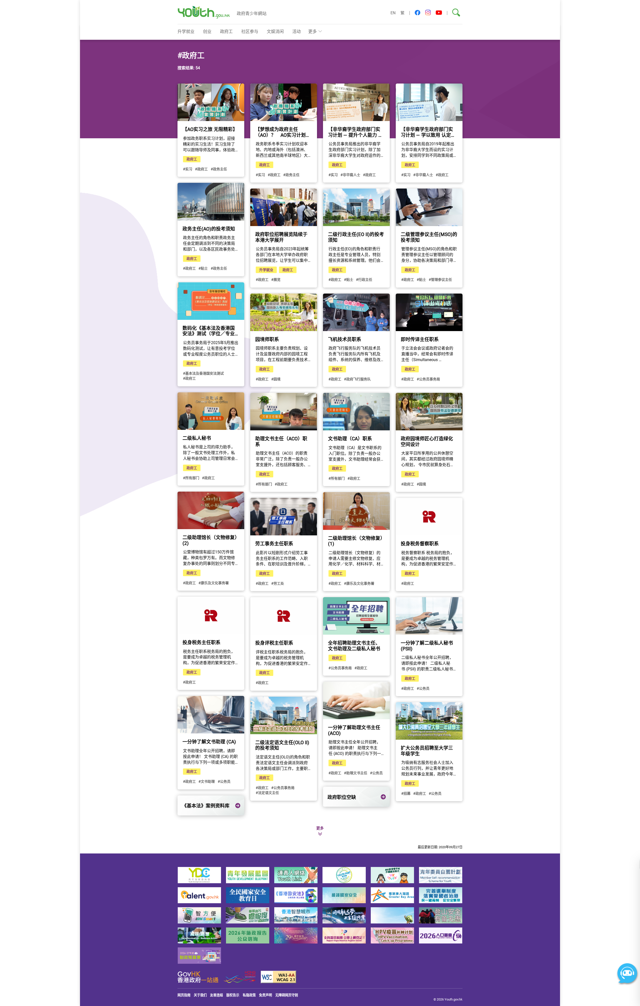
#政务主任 (219, 169)
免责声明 (265, 995)
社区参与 (249, 31)
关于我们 (200, 995)
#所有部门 (191, 477)
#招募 (405, 793)
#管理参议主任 (440, 279)
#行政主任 (364, 279)
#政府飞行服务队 (357, 379)
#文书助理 (206, 781)
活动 (296, 31)
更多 (312, 31)
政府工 (226, 31)
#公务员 (423, 688)
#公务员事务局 (428, 379)
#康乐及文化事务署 (213, 582)
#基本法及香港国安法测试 (203, 373)
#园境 (275, 379)
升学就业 (186, 31)
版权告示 (232, 995)
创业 (207, 31)
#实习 (187, 169)
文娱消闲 (275, 31)
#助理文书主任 (355, 772)
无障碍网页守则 (286, 995)
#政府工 (201, 169)
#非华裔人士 (350, 174)
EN (393, 13)
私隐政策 (249, 995)
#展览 (275, 279)
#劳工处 (277, 583)
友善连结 (216, 995)
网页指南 (184, 995)
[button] (417, 13)
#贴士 (203, 268)
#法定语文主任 (267, 792)
